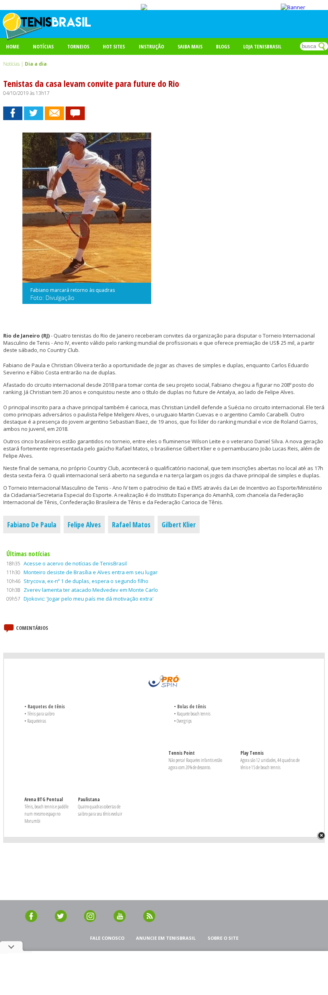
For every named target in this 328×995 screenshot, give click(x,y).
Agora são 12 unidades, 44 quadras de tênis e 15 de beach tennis (270, 764)
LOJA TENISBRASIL (262, 46)
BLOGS (223, 46)
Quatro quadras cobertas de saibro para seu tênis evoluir (100, 810)
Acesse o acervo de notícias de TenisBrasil (75, 563)
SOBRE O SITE (223, 938)
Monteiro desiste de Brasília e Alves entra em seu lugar (91, 572)
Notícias (43, 46)
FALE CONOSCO (107, 938)
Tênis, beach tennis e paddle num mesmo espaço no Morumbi (46, 813)
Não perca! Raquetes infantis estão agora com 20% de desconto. (195, 764)
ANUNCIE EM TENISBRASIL (166, 938)
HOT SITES (114, 46)
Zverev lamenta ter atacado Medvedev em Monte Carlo (91, 589)
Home (12, 46)
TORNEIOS (78, 46)
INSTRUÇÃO (151, 46)
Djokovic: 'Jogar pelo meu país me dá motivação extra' (89, 598)
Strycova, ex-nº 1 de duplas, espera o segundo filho (86, 581)
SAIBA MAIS (190, 46)
